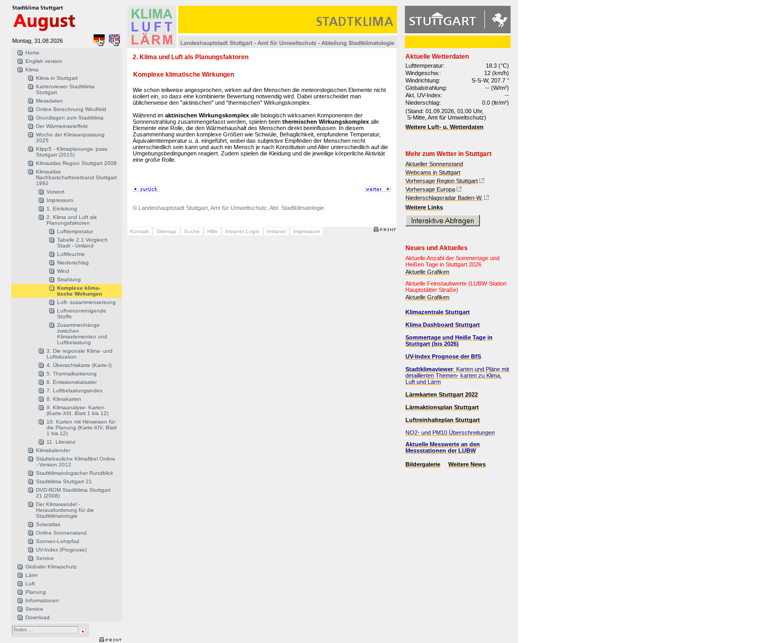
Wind (63, 271)
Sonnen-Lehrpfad (57, 541)
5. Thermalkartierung (72, 373)
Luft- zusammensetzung (86, 302)
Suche (192, 231)
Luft (30, 583)
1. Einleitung (62, 209)
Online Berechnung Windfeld (71, 109)
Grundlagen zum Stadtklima (70, 118)
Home (32, 53)
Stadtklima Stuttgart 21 (64, 481)
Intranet (276, 231)
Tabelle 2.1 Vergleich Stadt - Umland (82, 243)
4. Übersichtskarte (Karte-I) (79, 365)
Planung (35, 592)
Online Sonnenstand (61, 533)
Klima (32, 69)
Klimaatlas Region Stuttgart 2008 (76, 163)
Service (45, 558)
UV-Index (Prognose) (61, 550)
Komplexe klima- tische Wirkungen (79, 291)
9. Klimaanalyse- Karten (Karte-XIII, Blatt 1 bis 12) (77, 410)
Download (37, 617)
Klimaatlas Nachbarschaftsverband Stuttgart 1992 (76, 177)
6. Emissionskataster (72, 382)
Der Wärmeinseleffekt (62, 126)
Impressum (60, 200)
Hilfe (212, 231)
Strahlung (69, 279)
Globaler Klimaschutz (51, 566)
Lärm (31, 575)
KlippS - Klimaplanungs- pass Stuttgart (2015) (71, 152)
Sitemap (166, 231)
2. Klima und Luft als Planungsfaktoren (72, 220)
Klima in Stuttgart (57, 78)
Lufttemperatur (75, 231)
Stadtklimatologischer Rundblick (74, 473)
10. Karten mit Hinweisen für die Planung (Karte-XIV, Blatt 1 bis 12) (82, 427)
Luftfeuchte (71, 254)
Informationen (42, 600)
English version (43, 61)
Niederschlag (73, 262)
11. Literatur (61, 442)
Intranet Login (242, 231)
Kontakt (139, 231)
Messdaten (49, 101)
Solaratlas (48, 524)
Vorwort (55, 192)
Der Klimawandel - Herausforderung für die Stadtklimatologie (65, 510)
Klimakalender (53, 450)
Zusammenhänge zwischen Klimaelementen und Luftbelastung (82, 333)
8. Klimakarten (64, 399)
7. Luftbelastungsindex (75, 390)
